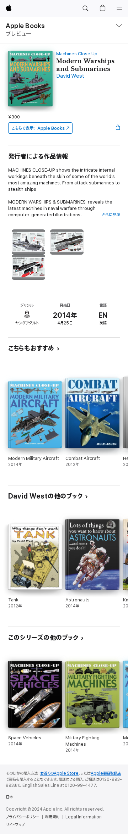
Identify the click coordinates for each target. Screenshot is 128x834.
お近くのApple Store (59, 773)
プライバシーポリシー (22, 816)
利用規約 (52, 816)
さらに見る (110, 214)
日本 (9, 797)
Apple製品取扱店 (106, 773)
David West (70, 76)
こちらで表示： (38, 128)
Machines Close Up (76, 53)
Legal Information (83, 816)
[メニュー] (119, 8)
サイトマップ (15, 824)
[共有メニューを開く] (118, 128)
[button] (85, 8)
